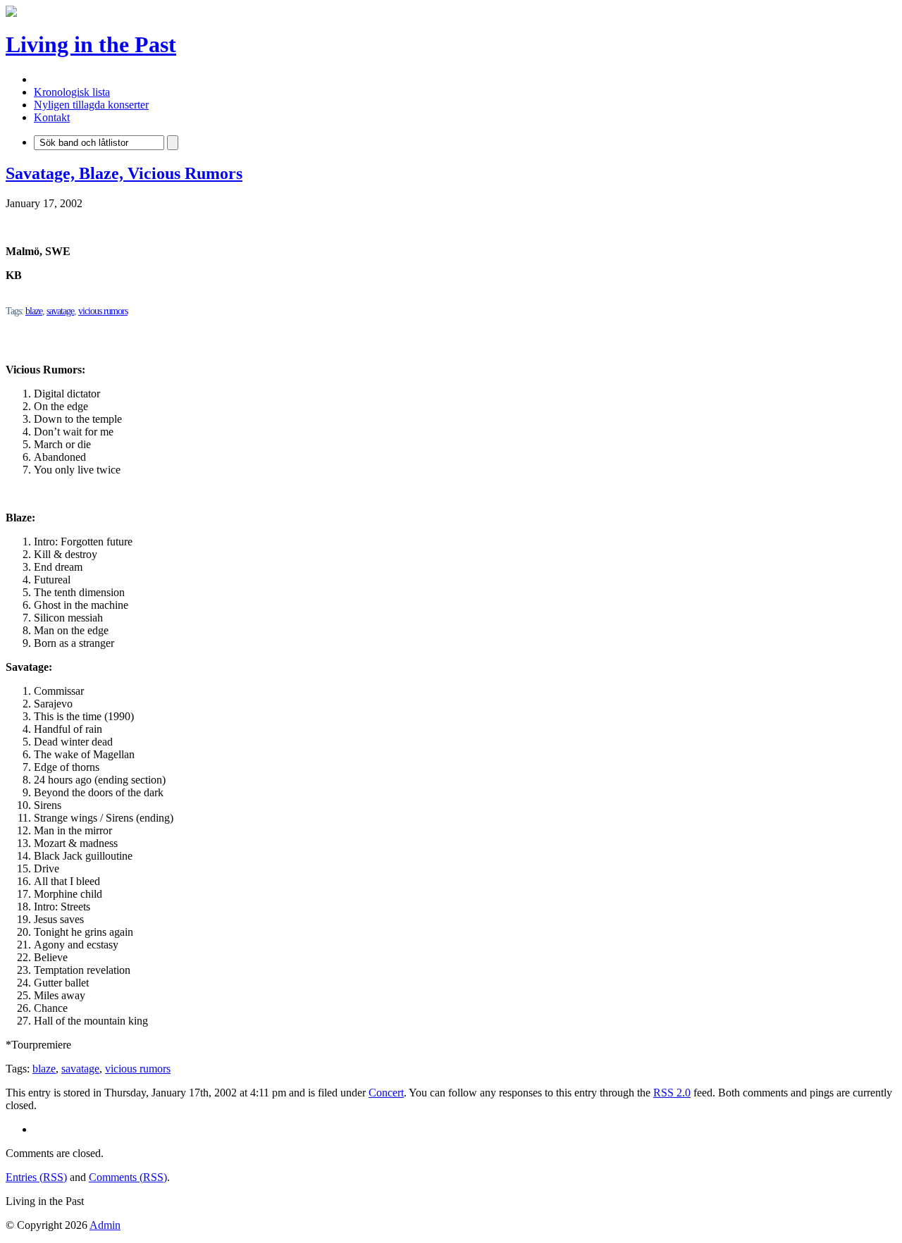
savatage (60, 311)
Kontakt (52, 117)
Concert (386, 1093)
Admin (105, 1225)
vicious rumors (103, 311)
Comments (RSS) (128, 1177)
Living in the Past (91, 44)
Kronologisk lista (72, 92)
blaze (33, 311)
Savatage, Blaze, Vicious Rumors (124, 173)
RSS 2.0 (672, 1093)
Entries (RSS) (36, 1177)
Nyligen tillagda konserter (91, 105)
